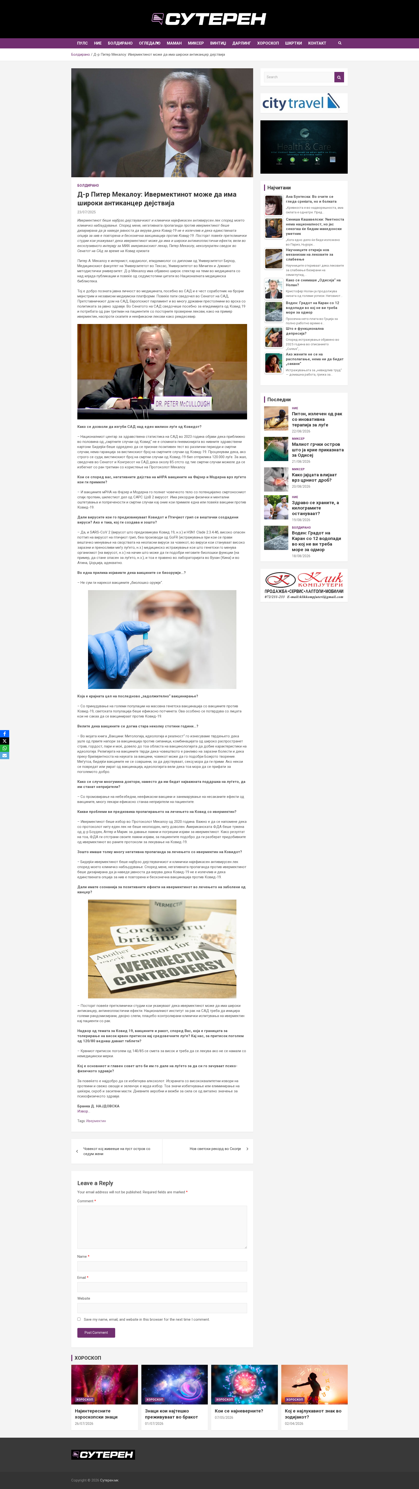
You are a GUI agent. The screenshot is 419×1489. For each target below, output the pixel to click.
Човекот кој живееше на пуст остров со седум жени (116, 1151)
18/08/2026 (301, 556)
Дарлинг (241, 43)
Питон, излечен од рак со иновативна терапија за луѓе (317, 419)
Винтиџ (218, 43)
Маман (174, 43)
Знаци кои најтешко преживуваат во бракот (171, 1414)
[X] (4, 741)
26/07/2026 (84, 1424)
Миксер (196, 43)
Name (83, 1256)
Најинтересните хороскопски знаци (96, 1414)
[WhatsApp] (4, 748)
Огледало (150, 43)
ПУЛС (82, 43)
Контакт (317, 43)
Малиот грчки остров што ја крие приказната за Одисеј (318, 449)
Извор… (83, 1111)
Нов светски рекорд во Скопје (215, 1149)
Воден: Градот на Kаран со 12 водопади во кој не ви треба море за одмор (316, 541)
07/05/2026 (224, 1418)
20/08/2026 (301, 486)
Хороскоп (268, 43)
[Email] (4, 755)
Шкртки (293, 43)
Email (83, 1277)
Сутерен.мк (109, 1480)
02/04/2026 (294, 1424)
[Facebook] (4, 733)
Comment (86, 1201)
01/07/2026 (154, 1424)
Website (83, 1298)
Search (339, 77)
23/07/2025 (86, 212)
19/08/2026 (301, 520)
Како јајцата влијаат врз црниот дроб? (314, 477)
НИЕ (98, 43)
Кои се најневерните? (239, 1411)
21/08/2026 (301, 461)
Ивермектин (96, 1121)
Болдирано (120, 43)
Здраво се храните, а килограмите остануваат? (315, 508)
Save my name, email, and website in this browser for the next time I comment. (147, 1319)
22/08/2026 (301, 431)
